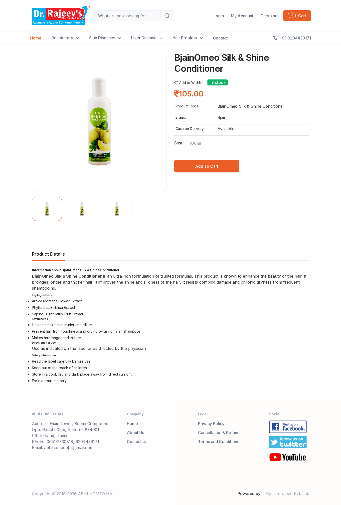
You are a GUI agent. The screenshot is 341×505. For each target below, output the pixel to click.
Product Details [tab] (48, 254)
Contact (220, 37)
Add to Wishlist (191, 82)
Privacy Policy (211, 423)
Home (35, 37)
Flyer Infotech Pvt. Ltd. (287, 493)
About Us (135, 432)
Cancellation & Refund (219, 432)
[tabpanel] (170, 326)
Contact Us (137, 441)
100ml (195, 143)
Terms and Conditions (218, 441)
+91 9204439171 (295, 37)
